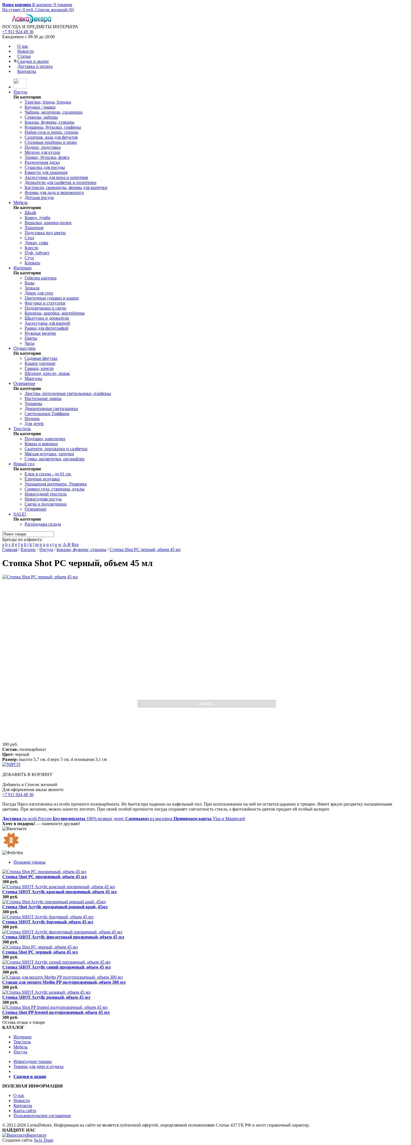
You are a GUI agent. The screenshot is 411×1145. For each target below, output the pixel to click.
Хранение (34, 227)
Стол (29, 237)
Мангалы (33, 378)
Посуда (20, 92)
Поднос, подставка (43, 147)
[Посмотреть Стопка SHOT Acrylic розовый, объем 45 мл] (46, 992)
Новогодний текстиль (46, 494)
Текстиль (22, 428)
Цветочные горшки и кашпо (52, 298)
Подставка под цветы (45, 232)
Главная (9, 549)
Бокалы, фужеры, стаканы (49, 122)
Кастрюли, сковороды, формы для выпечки (66, 187)
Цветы (31, 338)
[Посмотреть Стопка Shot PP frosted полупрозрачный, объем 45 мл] (55, 1007)
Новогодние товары (32, 1061)
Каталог (28, 549)
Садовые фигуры (41, 358)
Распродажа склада (43, 524)
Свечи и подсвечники (46, 504)
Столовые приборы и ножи (51, 142)
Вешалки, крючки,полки (48, 222)
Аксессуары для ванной (47, 323)
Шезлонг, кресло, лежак (47, 373)
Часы (29, 343)
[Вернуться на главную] (20, 87)
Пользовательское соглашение (42, 1115)
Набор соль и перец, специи (51, 132)
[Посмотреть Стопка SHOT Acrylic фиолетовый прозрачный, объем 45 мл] (62, 932)
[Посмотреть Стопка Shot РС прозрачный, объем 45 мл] (44, 871)
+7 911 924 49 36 (18, 31)
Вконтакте (36, 1135)
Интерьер (22, 267)
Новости (25, 51)
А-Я (66, 544)
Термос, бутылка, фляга (47, 157)
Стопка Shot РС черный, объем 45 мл (145, 549)
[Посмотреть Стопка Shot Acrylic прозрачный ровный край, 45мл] (54, 901)
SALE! (19, 514)
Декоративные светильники (51, 408)
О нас (22, 46)
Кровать (32, 262)
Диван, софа (36, 242)
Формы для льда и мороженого (54, 192)
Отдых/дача (24, 348)
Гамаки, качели (39, 368)
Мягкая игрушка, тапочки (49, 453)
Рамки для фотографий (46, 328)
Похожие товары (29, 862)
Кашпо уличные (40, 363)
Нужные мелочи (40, 333)
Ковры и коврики (41, 443)
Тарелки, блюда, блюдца (48, 102)
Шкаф (30, 212)
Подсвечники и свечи (45, 308)
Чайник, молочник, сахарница (53, 112)
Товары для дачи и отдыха (38, 1066)
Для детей (34, 423)
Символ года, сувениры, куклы (54, 489)
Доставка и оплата (35, 66)
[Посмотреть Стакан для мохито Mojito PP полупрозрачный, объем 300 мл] (62, 977)
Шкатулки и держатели (47, 318)
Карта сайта (24, 1110)
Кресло (31, 247)
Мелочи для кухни (42, 152)
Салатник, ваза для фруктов (51, 137)
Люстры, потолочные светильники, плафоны (68, 393)
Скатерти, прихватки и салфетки (56, 448)
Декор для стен (39, 293)
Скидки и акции (33, 61)
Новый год (23, 463)
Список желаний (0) (54, 9)
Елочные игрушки (42, 478)
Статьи (24, 56)
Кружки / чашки (40, 107)
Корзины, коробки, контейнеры (55, 313)
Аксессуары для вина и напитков (56, 177)
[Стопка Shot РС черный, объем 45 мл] (205, 658)
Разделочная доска (42, 162)
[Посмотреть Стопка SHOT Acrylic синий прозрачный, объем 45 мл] (56, 962)
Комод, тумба (37, 217)
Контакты (26, 71)
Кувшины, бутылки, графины (53, 127)
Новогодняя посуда (43, 499)
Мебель (20, 202)
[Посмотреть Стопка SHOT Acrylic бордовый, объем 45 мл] (47, 916)
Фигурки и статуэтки (45, 303)
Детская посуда (39, 197)
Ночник (32, 418)
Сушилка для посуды (45, 167)
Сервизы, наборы (41, 117)
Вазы (29, 283)
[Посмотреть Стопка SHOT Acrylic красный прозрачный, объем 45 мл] (58, 886)
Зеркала (32, 288)
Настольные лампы (43, 398)
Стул (29, 257)
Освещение (24, 383)
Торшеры (33, 403)
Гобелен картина (40, 278)
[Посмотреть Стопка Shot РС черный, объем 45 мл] (40, 947)
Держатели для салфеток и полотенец (60, 182)
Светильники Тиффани (47, 413)
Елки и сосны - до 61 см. (48, 473)
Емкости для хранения (46, 172)
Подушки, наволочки (45, 438)
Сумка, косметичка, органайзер (54, 458)
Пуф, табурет (37, 252)
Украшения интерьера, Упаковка (56, 484)
